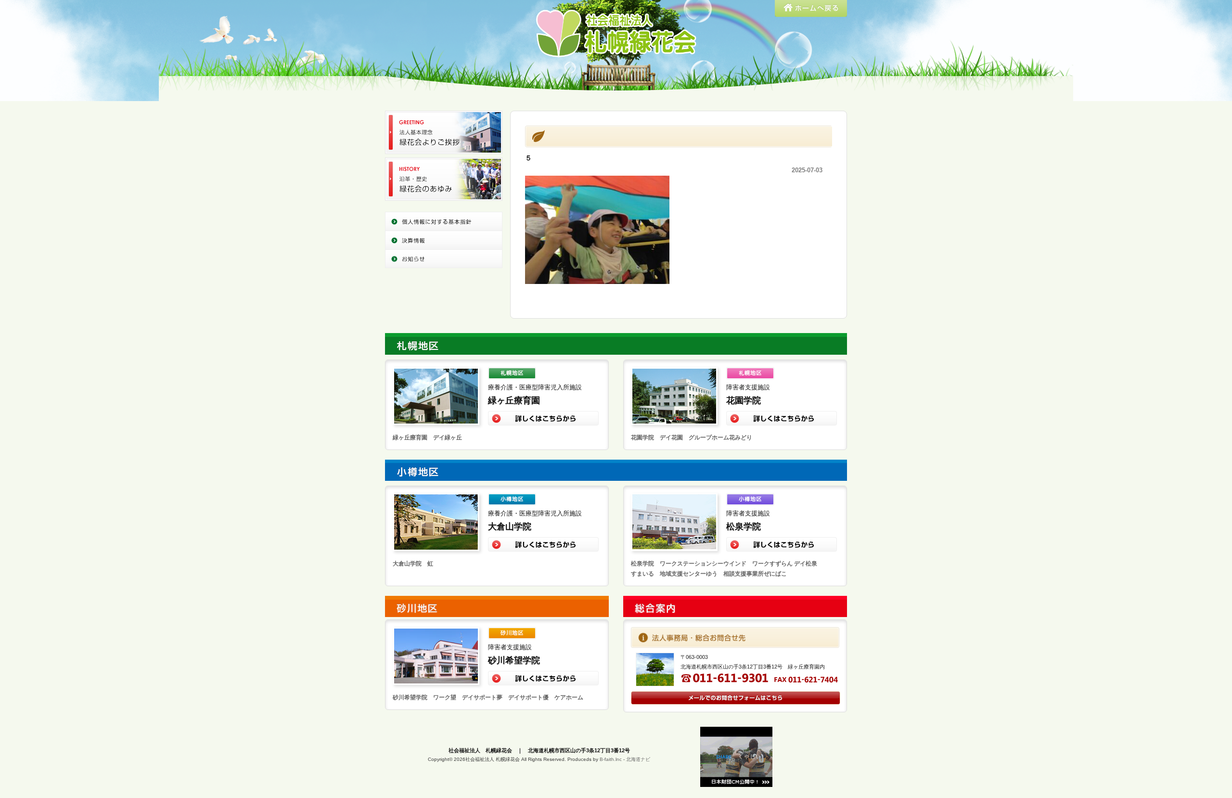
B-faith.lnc (611, 759)
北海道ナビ (638, 759)
